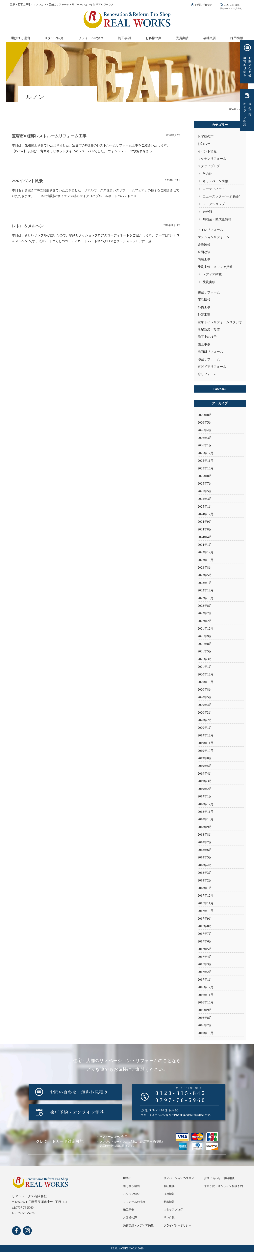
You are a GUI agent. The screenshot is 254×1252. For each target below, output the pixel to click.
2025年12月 (206, 453)
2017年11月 (206, 903)
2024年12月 (206, 514)
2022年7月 (205, 613)
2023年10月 (206, 560)
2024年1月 (205, 544)
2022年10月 (206, 598)
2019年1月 (205, 796)
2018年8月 (205, 834)
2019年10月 (206, 750)
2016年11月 (206, 995)
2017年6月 (205, 941)
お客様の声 (153, 38)
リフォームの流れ (91, 38)
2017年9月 (205, 918)
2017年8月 (205, 926)
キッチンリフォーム (212, 158)
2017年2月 (205, 971)
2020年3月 (205, 712)
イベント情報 (207, 151)
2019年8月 (205, 758)
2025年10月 (206, 468)
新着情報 (169, 1201)
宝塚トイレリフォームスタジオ (220, 322)
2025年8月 (205, 476)
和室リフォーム (209, 292)
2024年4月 (205, 537)
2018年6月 (205, 849)
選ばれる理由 (20, 38)
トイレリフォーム (210, 229)
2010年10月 (206, 1033)
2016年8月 (205, 1017)
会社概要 (209, 38)
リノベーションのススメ (179, 1178)
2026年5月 (205, 422)
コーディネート (214, 189)
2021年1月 (205, 666)
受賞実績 (182, 38)
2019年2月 (205, 788)
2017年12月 (206, 895)
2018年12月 (206, 804)
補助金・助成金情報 (217, 219)
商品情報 (204, 299)
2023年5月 (205, 575)
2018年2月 (205, 880)
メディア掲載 (212, 274)
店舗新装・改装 (209, 329)
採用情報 (236, 38)
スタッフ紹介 (54, 38)
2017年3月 (205, 964)
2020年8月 (205, 689)
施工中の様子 (207, 337)
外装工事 (204, 314)
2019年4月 (205, 773)
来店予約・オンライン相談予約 (223, 1186)
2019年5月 (205, 765)
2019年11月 (206, 743)
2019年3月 (205, 781)
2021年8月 (205, 643)
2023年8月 (205, 567)
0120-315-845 (232, 4)
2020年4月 (205, 704)
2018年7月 (205, 842)
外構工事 (204, 307)
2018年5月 (205, 857)
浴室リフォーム (209, 359)
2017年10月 (206, 910)
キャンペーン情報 (215, 181)
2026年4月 (205, 430)
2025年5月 (205, 491)
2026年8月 (205, 415)
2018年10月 (206, 819)
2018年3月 (205, 872)
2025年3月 (205, 498)
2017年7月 (205, 933)
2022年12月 (206, 590)
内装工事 (204, 259)
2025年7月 (205, 483)
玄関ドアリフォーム (212, 366)
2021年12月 (206, 628)
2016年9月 (205, 1010)
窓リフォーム (207, 374)
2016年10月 (206, 1002)
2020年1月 (205, 727)
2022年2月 (205, 621)
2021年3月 (205, 659)
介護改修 (204, 244)
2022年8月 (205, 605)
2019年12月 (206, 735)
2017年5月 (205, 949)
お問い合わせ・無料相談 (219, 1178)
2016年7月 (205, 1025)
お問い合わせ (203, 4)
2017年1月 (205, 979)
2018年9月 (205, 827)
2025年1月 (205, 506)
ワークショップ (214, 204)
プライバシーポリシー (177, 1225)
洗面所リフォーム (210, 351)
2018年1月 (205, 888)
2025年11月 (206, 460)
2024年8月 (205, 529)
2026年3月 (205, 437)
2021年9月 (205, 636)
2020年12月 (206, 674)
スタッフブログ (209, 166)
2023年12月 (206, 552)
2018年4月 (205, 865)
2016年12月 (206, 987)
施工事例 (124, 38)
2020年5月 (205, 697)
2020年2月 (205, 720)
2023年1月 (205, 582)
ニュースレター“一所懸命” (221, 196)
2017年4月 (205, 956)
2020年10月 (206, 682)
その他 (207, 173)
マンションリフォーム (213, 237)
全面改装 (204, 252)
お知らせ (204, 143)
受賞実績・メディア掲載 (215, 267)
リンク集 (169, 1217)
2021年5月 (205, 651)
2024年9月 (205, 521)
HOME (127, 1178)
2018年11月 (206, 811)
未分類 (207, 211)
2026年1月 (205, 445)
